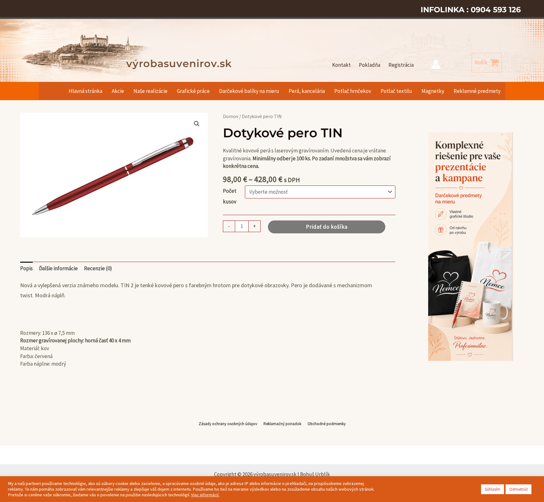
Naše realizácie (150, 91)
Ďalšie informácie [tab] (58, 268)
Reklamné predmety (477, 91)
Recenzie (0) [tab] (98, 268)
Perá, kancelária (307, 91)
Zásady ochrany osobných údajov (228, 423)
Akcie (118, 91)
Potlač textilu (396, 91)
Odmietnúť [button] (518, 489)
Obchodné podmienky (327, 423)
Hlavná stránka (85, 91)
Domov (230, 116)
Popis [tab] (26, 268)
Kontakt (341, 64)
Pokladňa (369, 64)
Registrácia (401, 64)
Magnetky (433, 91)
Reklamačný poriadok (282, 423)
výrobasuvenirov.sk (179, 64)
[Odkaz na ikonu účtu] (436, 64)
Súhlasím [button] (492, 489)
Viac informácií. (205, 495)
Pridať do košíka (327, 226)
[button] (196, 123)
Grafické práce (193, 91)
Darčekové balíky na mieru (249, 91)
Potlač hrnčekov (352, 91)
